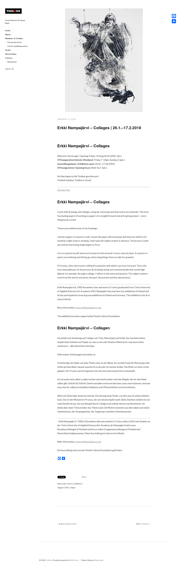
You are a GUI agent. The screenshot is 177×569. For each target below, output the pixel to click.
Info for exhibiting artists (17, 46)
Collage (72, 487)
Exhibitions (78, 484)
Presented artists (14, 42)
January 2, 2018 (66, 119)
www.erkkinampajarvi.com (88, 307)
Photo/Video (10, 54)
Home (7, 30)
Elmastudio (98, 560)
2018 (66, 487)
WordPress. (74, 560)
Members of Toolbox (14, 38)
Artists (70, 484)
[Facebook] (173, 16)
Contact (8, 58)
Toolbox (13, 11)
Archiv (8, 50)
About (8, 34)
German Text (63, 190)
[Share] (173, 21)
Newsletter (12, 62)
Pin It (84, 477)
